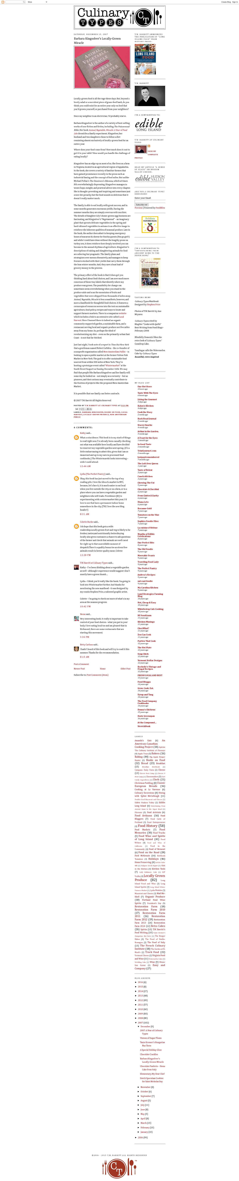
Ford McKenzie (142, 856)
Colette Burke (86, 522)
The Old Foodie (145, 549)
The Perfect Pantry (147, 568)
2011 (140, 1005)
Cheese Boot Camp (147, 773)
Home (103, 669)
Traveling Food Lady (148, 562)
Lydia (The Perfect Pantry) (92, 474)
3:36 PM (84, 637)
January (144, 1132)
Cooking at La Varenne (147, 790)
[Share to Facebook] (88, 409)
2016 (140, 982)
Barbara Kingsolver (92, 412)
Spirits (144, 929)
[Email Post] (76, 409)
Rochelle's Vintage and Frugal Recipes (149, 668)
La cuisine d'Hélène (148, 528)
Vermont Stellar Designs (150, 660)
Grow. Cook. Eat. (146, 688)
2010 (140, 1009)
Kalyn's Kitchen (146, 406)
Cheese (161, 770)
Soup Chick (143, 654)
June (143, 1110)
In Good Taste (144, 444)
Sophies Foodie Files (148, 521)
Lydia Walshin (156, 890)
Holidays (153, 859)
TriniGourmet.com (147, 451)
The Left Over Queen (148, 464)
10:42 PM (85, 607)
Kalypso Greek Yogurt (149, 866)
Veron (82, 614)
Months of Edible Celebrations (146, 535)
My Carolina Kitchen (148, 588)
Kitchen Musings (146, 622)
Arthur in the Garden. (148, 431)
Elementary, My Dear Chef (152, 1074)
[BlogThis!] (82, 409)
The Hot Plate (144, 648)
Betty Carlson (86, 645)
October (145, 1092)
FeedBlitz (160, 208)
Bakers (156, 753)
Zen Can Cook (144, 635)
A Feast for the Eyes (148, 438)
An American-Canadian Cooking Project (150, 743)
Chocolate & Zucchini (148, 489)
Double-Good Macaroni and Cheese (148, 799)
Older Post (126, 669)
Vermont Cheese (142, 956)
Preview (139, 208)
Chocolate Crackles (149, 1054)
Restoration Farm (146, 906)
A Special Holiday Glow (151, 1050)
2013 (140, 996)
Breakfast (160, 763)
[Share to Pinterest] (90, 409)
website (122, 313)
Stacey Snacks (145, 425)
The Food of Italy (156, 942)
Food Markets (142, 830)
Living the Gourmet (147, 400)
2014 (140, 991)
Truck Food (152, 952)
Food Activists (154, 812)
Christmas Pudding (144, 783)
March (144, 1123)
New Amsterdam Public (114, 352)
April (143, 1119)
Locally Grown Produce (96, 415)
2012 (140, 1000)
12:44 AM (85, 466)
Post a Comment (81, 664)
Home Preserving (143, 862)
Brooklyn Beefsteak (151, 767)
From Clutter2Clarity (148, 496)
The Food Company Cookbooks (147, 702)
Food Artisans (143, 815)
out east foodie (145, 581)
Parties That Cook (147, 641)
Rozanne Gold (145, 509)
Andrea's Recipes (146, 575)
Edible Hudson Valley (144, 803)
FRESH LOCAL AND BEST (150, 675)
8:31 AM (84, 514)
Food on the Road (148, 852)
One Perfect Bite (146, 543)
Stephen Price (153, 305)
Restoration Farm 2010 (150, 909)
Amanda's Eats (143, 741)
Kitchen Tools (158, 869)
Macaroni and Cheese (144, 894)
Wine (152, 962)
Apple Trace (143, 754)
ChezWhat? (143, 628)
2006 (140, 1138)
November (146, 1087)
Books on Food (112, 412)
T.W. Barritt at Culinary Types (94, 563)
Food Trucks (159, 833)
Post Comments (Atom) (98, 675)
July (143, 1105)
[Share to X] (85, 409)
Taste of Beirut (145, 470)
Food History (148, 826)
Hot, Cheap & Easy (147, 603)
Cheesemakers (152, 777)
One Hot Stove (145, 387)
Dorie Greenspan (146, 716)
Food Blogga (144, 682)
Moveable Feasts (146, 556)
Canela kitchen (145, 476)
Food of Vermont (157, 849)
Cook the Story (145, 412)
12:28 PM (85, 555)
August (144, 1101)
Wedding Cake (140, 962)
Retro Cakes (158, 926)
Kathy (83, 433)
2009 (140, 1014)
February (145, 1128)
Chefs (156, 779)
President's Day (154, 903)
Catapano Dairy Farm (144, 770)
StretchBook (144, 726)
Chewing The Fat (146, 483)
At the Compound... (147, 723)
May (143, 1114)
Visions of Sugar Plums (151, 1038)
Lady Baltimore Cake (148, 872)
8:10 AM (84, 657)
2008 (140, 1018)
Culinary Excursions (144, 793)
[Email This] (80, 409)
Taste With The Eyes (148, 393)
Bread (144, 763)
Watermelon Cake (155, 959)
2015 (140, 987)
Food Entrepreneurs (156, 822)
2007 (140, 1023)
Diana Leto (143, 502)
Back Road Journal (147, 419)
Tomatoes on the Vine (148, 515)
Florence (138, 812)
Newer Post (79, 669)
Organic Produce (155, 896)
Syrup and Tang (145, 695)
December (146, 1027)
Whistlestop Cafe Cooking (150, 609)
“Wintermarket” (112, 366)
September (146, 1096)
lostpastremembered (148, 457)
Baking (139, 757)
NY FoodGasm (144, 616)
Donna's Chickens (146, 710)
